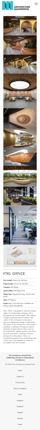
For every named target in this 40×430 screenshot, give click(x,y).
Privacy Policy (20, 382)
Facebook (20, 406)
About (20, 370)
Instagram (20, 400)
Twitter (20, 424)
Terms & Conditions (20, 389)
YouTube (20, 418)
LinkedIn (20, 412)
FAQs (20, 394)
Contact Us (20, 376)
